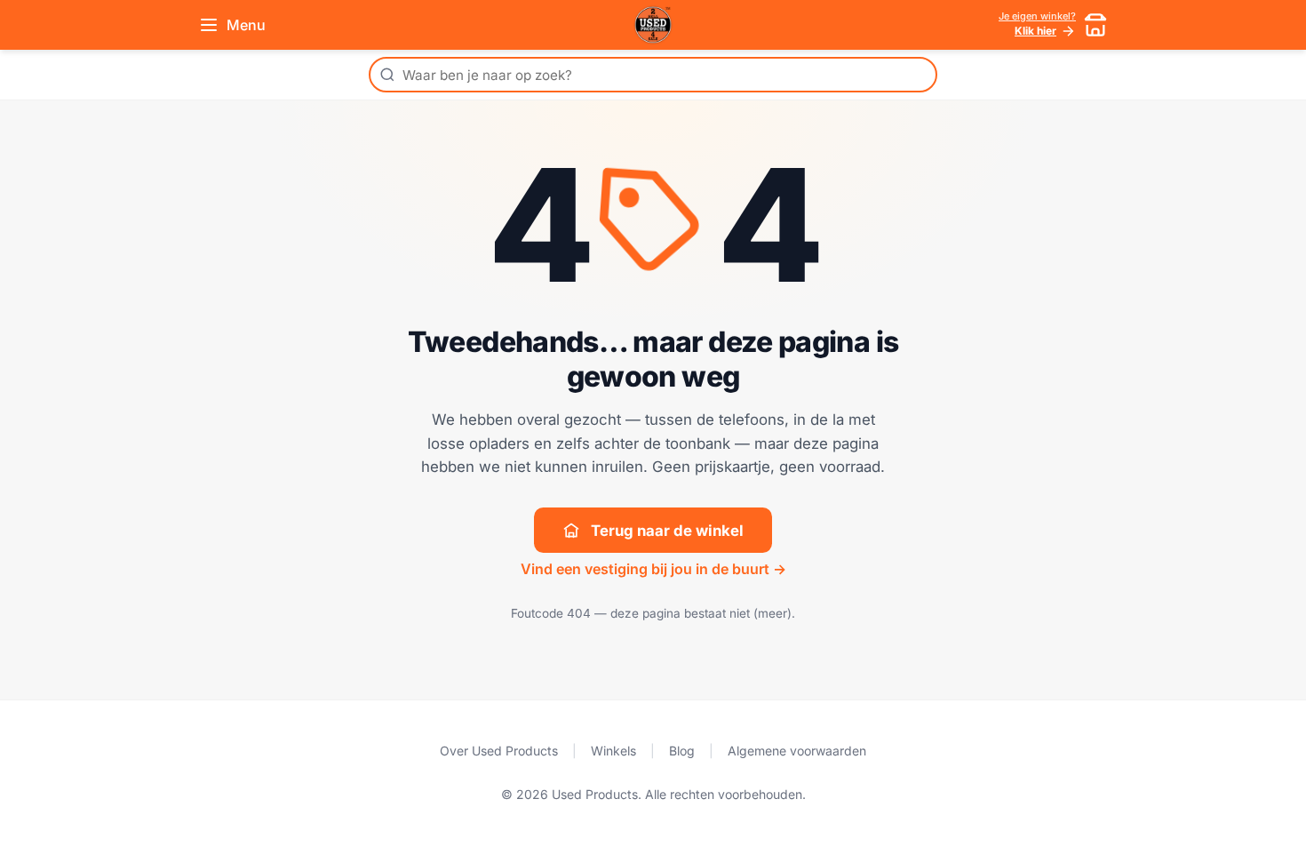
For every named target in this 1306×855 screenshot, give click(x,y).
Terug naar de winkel (667, 530)
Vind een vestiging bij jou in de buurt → (653, 569)
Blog (682, 750)
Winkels (613, 750)
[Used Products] (653, 25)
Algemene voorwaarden (797, 750)
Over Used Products (499, 750)
